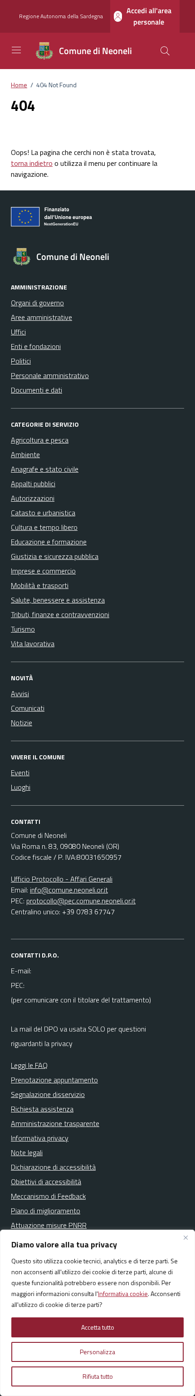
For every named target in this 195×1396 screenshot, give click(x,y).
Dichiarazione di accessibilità (53, 1167)
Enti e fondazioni (36, 346)
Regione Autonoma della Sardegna (61, 16)
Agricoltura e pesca (39, 439)
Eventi (20, 772)
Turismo (23, 628)
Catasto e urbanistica (43, 512)
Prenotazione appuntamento (54, 1079)
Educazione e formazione (49, 541)
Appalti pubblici (33, 483)
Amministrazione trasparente (55, 1123)
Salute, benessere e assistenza (58, 599)
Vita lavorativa (32, 643)
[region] (97, 1313)
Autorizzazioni (32, 498)
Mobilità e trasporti (39, 585)
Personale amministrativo (50, 375)
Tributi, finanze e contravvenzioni (60, 614)
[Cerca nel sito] (165, 51)
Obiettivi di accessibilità (46, 1181)
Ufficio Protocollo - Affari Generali (61, 878)
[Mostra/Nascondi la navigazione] (16, 50)
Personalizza (97, 1351)
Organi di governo (37, 302)
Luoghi (20, 787)
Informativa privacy (39, 1137)
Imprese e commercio (43, 570)
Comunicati (27, 708)
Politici (21, 360)
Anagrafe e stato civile (44, 469)
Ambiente (25, 454)
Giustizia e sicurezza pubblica (54, 556)
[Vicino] (185, 1237)
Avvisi (20, 693)
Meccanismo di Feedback (48, 1196)
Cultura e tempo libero (44, 527)
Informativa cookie (123, 1293)
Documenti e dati (36, 389)
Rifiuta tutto (98, 1376)
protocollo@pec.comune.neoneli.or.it (81, 900)
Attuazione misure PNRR (49, 1225)
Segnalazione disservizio (48, 1094)
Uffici (18, 331)
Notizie (21, 722)
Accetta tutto (97, 1327)
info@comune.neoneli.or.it (69, 889)
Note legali (27, 1152)
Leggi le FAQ (29, 1065)
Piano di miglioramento (45, 1210)
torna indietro (32, 163)
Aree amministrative (41, 317)
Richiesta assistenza (42, 1108)
